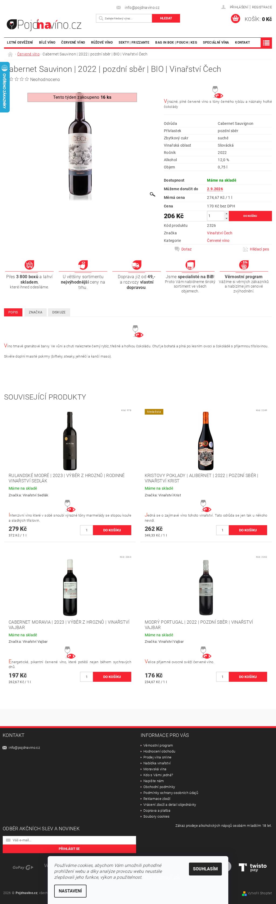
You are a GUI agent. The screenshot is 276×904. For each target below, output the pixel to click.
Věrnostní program (158, 745)
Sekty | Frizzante (134, 42)
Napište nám (153, 781)
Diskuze (59, 312)
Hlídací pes (259, 249)
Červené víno (73, 42)
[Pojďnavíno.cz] (49, 25)
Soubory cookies (156, 816)
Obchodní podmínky (159, 787)
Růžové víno (102, 42)
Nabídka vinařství (157, 763)
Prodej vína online (157, 757)
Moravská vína (154, 769)
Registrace (262, 7)
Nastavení (70, 891)
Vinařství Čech (219, 233)
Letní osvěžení (20, 42)
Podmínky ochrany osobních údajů (170, 793)
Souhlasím (205, 868)
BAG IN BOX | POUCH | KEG (176, 42)
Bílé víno (47, 42)
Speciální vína (216, 42)
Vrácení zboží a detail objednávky (169, 805)
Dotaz (186, 249)
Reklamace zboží (157, 799)
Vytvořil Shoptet (260, 893)
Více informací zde (162, 877)
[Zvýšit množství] (226, 213)
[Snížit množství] (226, 218)
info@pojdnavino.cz (24, 748)
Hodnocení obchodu (159, 751)
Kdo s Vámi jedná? (158, 775)
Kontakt (242, 42)
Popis (13, 312)
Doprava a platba (156, 810)
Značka (35, 312)
